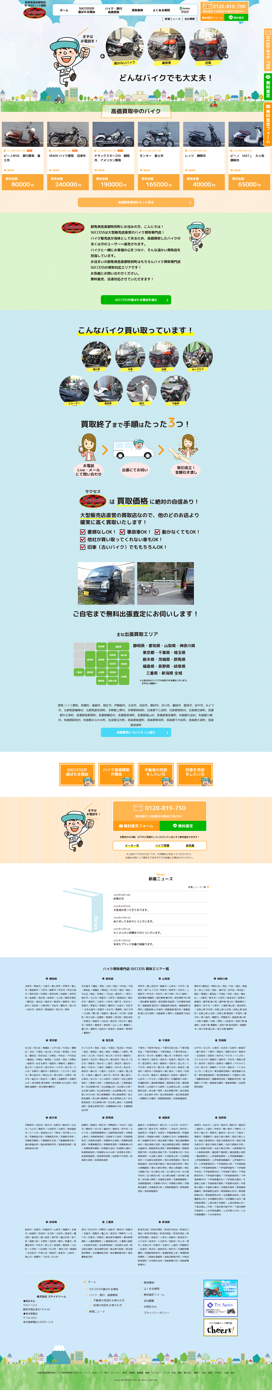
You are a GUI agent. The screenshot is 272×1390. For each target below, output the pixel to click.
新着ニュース (172, 19)
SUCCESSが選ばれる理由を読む (136, 300)
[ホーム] (64, 10)
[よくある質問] (161, 10)
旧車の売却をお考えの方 (107, 1305)
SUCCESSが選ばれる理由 (103, 1289)
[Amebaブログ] (185, 10)
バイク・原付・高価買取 (103, 1295)
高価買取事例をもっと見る (136, 202)
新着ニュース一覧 (197, 887)
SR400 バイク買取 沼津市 (22, 156)
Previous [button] (103, 56)
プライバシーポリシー (157, 1313)
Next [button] (226, 56)
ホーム (92, 1282)
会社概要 (189, 19)
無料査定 (239, 17)
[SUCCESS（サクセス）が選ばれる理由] (86, 10)
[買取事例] (137, 10)
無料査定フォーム (212, 17)
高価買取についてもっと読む (136, 732)
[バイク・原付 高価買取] (113, 10)
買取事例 (149, 1282)
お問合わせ (150, 1306)
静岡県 (10, 170)
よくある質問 (151, 1288)
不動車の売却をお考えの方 (109, 1300)
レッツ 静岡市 (150, 156)
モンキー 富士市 (106, 156)
